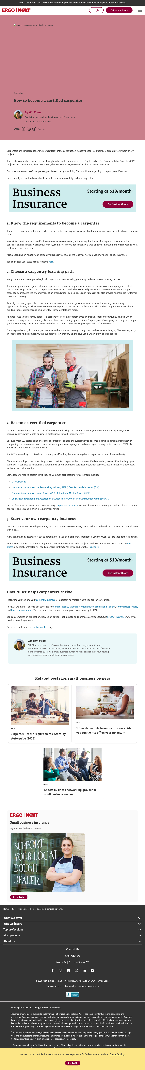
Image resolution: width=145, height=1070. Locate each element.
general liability (61, 606)
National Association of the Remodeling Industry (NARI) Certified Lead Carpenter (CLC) (55, 487)
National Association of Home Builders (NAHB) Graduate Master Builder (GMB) (51, 493)
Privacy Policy (69, 986)
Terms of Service (53, 986)
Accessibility (93, 986)
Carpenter (22, 909)
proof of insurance (116, 617)
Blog (14, 909)
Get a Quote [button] (18, 897)
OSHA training (19, 481)
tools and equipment (21, 610)
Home (6, 909)
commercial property (127, 606)
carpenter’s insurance (67, 505)
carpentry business (45, 600)
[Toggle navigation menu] (140, 10)
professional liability (105, 606)
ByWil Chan (33, 112)
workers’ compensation (82, 606)
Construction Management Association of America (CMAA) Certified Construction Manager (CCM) (60, 498)
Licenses (82, 986)
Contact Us (72, 949)
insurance (94, 547)
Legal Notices (80, 1026)
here (51, 261)
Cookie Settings (117, 1054)
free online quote (37, 627)
